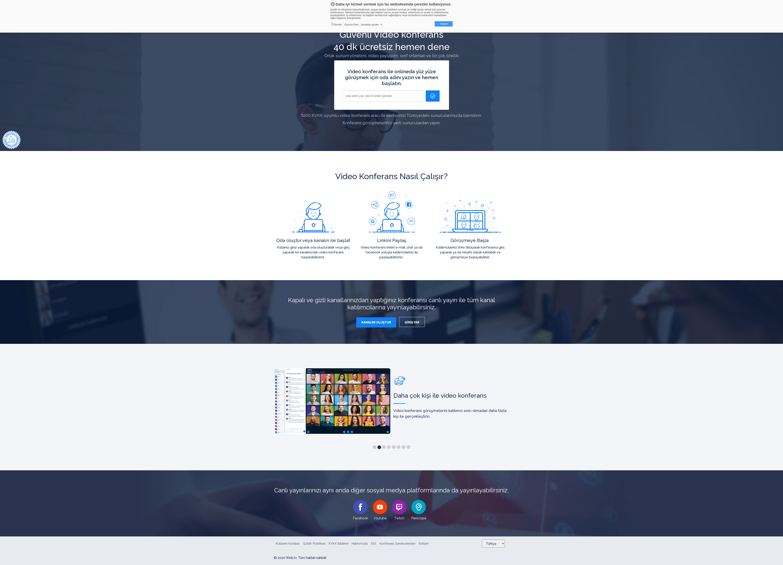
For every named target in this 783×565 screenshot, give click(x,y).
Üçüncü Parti (351, 24)
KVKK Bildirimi (338, 543)
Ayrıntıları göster (370, 24)
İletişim (424, 543)
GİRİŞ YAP (412, 322)
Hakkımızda (360, 543)
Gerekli (338, 24)
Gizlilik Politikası (314, 543)
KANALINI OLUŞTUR (376, 322)
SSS (373, 543)
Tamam (444, 23)
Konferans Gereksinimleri (397, 543)
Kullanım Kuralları (287, 543)
